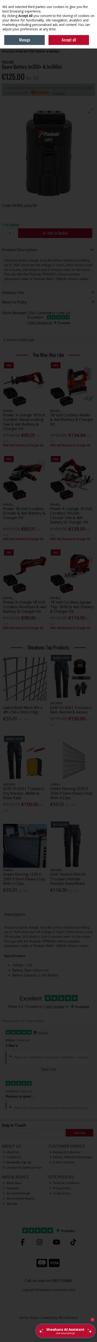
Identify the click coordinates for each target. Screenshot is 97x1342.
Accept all (69, 40)
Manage (24, 40)
